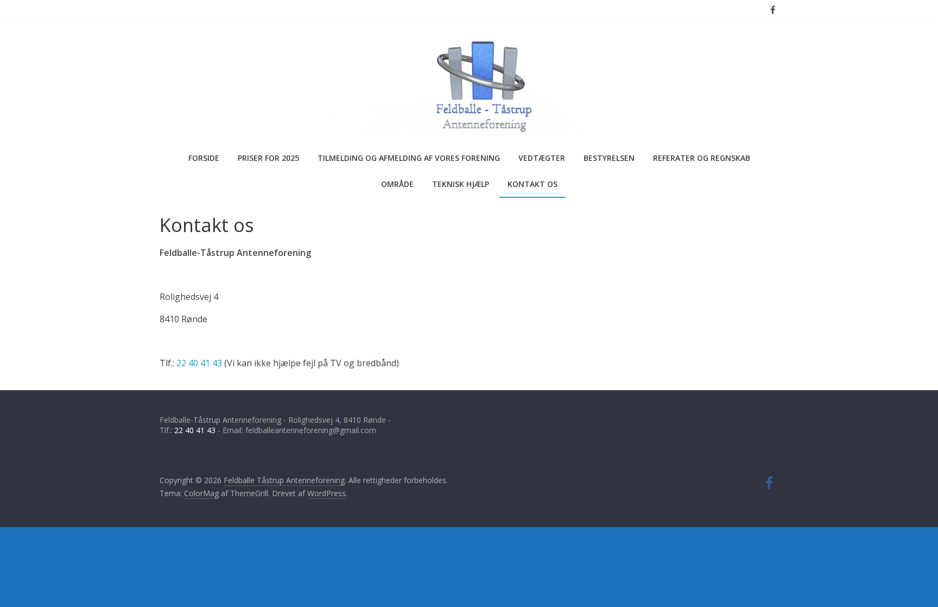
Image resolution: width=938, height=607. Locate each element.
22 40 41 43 (199, 363)
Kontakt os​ (532, 184)
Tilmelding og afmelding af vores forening (409, 158)
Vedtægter (541, 158)
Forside (203, 158)
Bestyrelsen (609, 158)
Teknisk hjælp (460, 184)
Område (397, 184)
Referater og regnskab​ (701, 158)
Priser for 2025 (268, 158)
